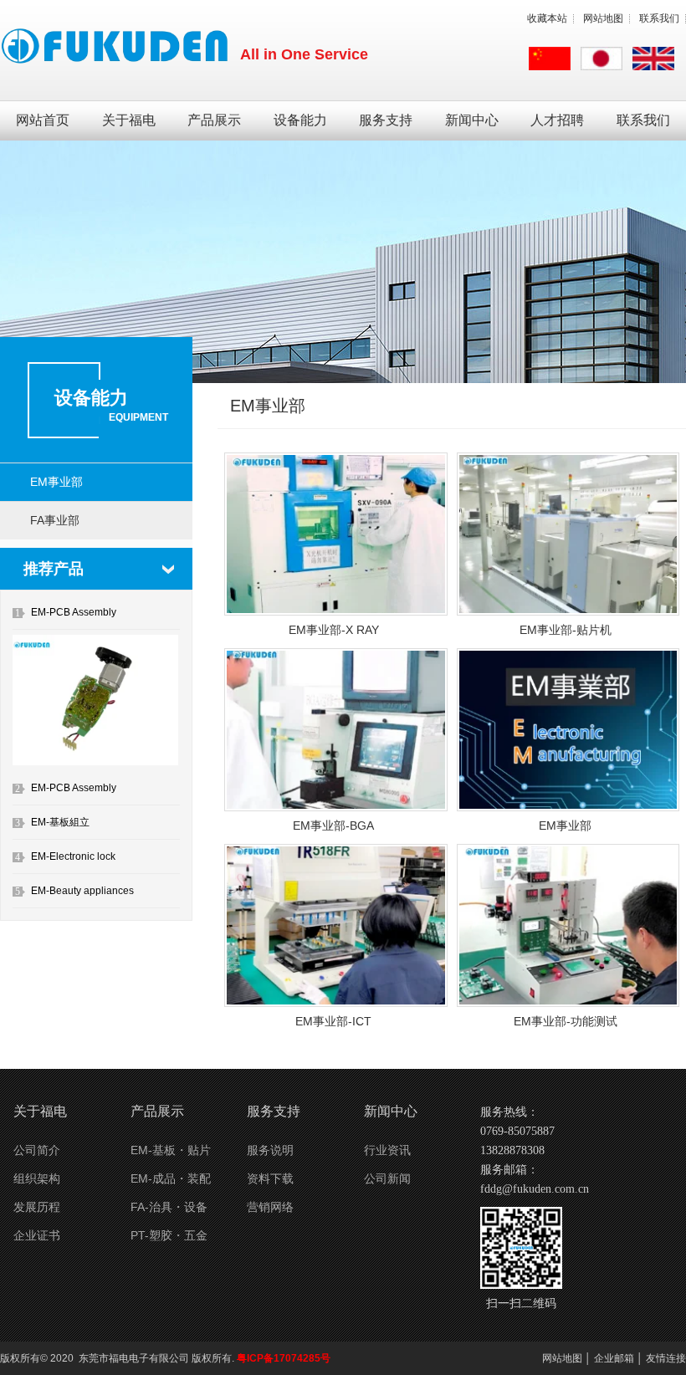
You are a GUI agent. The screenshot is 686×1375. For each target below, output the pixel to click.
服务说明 (270, 1150)
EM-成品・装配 (171, 1178)
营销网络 (270, 1207)
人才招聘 (557, 120)
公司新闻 (387, 1178)
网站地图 (603, 18)
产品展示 (214, 120)
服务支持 (385, 120)
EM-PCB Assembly (73, 612)
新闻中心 (472, 120)
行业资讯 (387, 1150)
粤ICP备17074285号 (283, 1358)
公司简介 (36, 1150)
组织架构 (36, 1178)
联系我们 (659, 18)
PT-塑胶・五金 (169, 1235)
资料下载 (270, 1178)
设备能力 (300, 120)
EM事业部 (56, 481)
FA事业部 (54, 520)
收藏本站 (547, 18)
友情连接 (666, 1358)
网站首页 (42, 120)
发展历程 (36, 1207)
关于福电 (129, 120)
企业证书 (36, 1235)
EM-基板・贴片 (171, 1150)
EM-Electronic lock (73, 856)
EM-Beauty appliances (82, 891)
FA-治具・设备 (169, 1207)
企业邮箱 (614, 1358)
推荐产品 (53, 568)
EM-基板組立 (60, 822)
